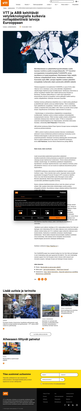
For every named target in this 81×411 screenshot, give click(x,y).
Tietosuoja (45, 402)
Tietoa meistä (64, 4)
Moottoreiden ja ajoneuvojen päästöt (51, 267)
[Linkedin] (42, 279)
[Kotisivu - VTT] (5, 3)
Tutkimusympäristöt (38, 4)
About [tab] (58, 196)
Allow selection (40, 217)
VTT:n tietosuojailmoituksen (59, 383)
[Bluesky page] (68, 405)
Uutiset (48, 4)
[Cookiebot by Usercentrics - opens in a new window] (61, 193)
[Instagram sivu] (77, 405)
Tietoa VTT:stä (46, 393)
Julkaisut (45, 399)
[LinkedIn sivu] (72, 405)
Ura (56, 4)
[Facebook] (39, 279)
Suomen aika (69, 402)
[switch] (34, 213)
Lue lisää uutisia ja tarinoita (40, 334)
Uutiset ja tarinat (70, 393)
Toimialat (18, 4)
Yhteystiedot (75, 4)
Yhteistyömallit (69, 396)
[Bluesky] (45, 279)
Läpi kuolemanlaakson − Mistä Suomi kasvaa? (56, 269)
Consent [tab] (22, 196)
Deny (23, 217)
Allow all (57, 217)
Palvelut (27, 4)
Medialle (68, 399)
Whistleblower (58, 402)
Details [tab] (40, 196)
